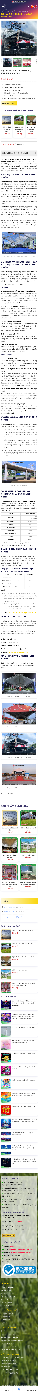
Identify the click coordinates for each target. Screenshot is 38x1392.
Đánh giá (19, 145)
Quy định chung (6, 1331)
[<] (1, 61)
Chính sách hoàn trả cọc (8, 1360)
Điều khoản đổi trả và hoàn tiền (11, 1349)
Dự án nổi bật (5, 1320)
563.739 (9, 907)
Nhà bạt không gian (7, 1287)
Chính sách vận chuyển (8, 1363)
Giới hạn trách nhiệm (7, 1343)
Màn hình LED (5, 1299)
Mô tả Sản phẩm (8, 145)
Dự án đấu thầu (6, 1317)
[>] (36, 61)
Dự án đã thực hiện (7, 1313)
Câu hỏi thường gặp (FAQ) (9, 1373)
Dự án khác (4, 1323)
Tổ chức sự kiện (6, 1305)
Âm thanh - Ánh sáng (8, 1296)
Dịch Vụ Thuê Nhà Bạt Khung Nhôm (17, 11)
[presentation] (4, 126)
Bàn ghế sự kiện (6, 1290)
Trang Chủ (4, 10)
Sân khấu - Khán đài (7, 1293)
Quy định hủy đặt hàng (8, 1346)
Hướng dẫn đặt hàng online (10, 1370)
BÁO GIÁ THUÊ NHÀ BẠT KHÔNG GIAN (23, 613)
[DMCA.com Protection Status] (8, 1236)
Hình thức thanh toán (8, 1334)
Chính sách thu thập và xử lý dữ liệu (12, 1340)
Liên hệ (3, 1376)
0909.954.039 (9, 912)
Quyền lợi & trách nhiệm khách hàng (12, 1357)
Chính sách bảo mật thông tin (10, 1337)
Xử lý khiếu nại (5, 1367)
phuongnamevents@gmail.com (14, 917)
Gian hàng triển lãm (7, 1302)
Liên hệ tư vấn (9, 103)
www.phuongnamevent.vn (18, 652)
